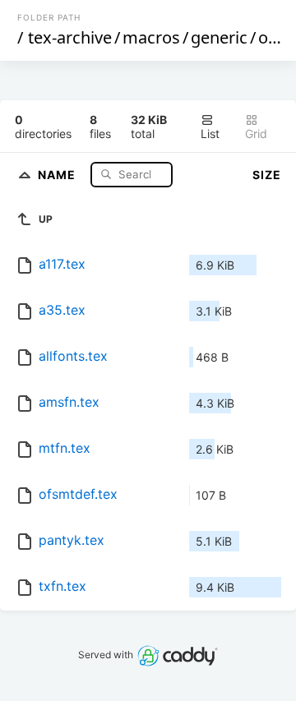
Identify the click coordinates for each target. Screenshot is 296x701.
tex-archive (70, 37)
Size (266, 175)
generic (219, 37)
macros (151, 37)
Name (58, 174)
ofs (270, 37)
